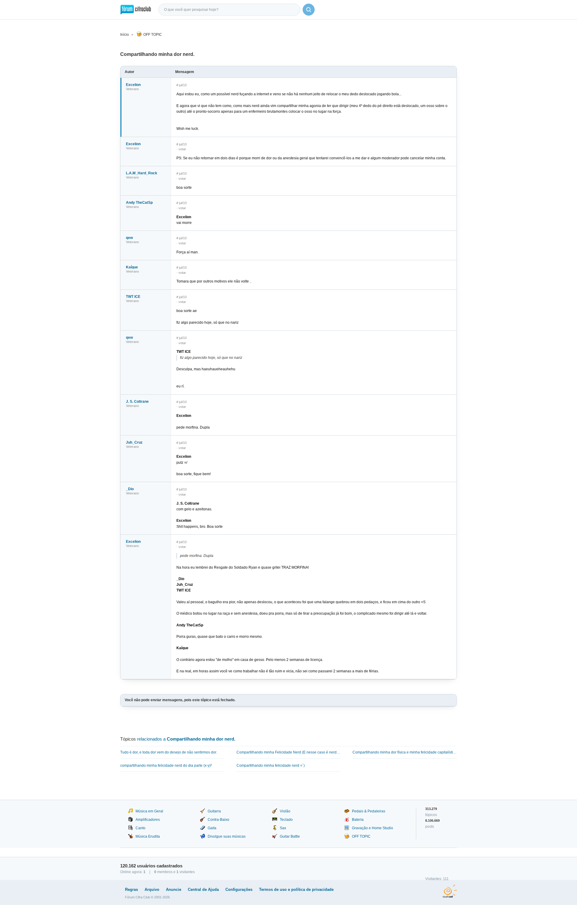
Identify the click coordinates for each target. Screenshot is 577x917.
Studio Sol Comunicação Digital (450, 891)
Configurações (238, 889)
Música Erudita (148, 836)
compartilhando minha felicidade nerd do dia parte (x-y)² (166, 765)
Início (124, 34)
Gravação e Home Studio (372, 828)
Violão (285, 811)
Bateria (358, 820)
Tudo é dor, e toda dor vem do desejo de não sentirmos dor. (168, 752)
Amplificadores (148, 820)
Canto (140, 828)
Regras (131, 889)
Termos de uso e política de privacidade (296, 889)
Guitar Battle (290, 836)
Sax (283, 828)
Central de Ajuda (203, 889)
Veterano (132, 89)
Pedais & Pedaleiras (368, 811)
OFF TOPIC (152, 34)
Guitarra (214, 811)
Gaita (212, 828)
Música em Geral (149, 811)
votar (182, 149)
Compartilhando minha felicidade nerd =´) (271, 765)
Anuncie (173, 889)
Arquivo (152, 889)
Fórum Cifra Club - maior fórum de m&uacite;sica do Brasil (135, 9)
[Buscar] (309, 10)
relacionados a (186, 738)
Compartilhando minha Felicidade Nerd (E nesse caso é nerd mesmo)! (289, 752)
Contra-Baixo (218, 820)
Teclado (286, 820)
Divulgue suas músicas (227, 836)
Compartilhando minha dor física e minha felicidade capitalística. (405, 752)
